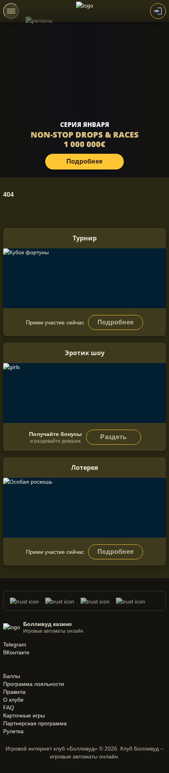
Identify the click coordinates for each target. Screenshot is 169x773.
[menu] (11, 11)
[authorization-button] (158, 11)
